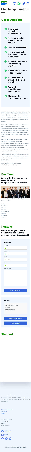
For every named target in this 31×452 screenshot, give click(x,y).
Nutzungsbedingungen (7, 409)
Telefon (6, 257)
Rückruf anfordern (15, 290)
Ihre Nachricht (7, 268)
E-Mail (5, 262)
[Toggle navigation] (27, 3)
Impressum (4, 411)
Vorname (6, 245)
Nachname (6, 251)
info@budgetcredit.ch (15, 318)
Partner (3, 413)
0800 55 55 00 (15, 323)
